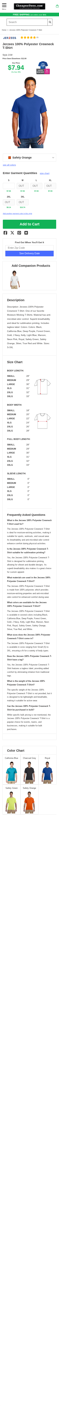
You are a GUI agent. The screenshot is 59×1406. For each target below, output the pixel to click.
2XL (9, 197)
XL (50, 180)
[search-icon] (50, 22)
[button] (29, 37)
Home (4, 30)
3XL (23, 197)
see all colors (9, 165)
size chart (44, 173)
